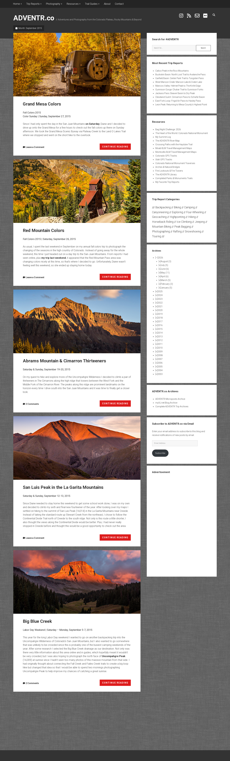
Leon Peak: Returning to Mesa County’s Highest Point (181, 104)
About (107, 3)
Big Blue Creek (77, 582)
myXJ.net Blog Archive (166, 402)
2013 (160, 336)
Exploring (177, 212)
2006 (160, 363)
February (167, 284)
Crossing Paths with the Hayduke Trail (173, 144)
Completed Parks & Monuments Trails (174, 178)
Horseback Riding (163, 221)
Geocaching (159, 217)
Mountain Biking (161, 226)
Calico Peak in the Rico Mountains (172, 70)
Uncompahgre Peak (113, 656)
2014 (160, 333)
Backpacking (163, 207)
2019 (160, 314)
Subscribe (160, 453)
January (166, 287)
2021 (160, 306)
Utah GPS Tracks (163, 159)
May (165, 272)
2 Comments (32, 683)
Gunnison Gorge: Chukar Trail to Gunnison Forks (179, 89)
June (165, 269)
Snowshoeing (193, 231)
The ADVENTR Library (166, 174)
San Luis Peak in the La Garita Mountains (77, 448)
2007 (160, 359)
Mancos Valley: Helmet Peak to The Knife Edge (178, 86)
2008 (160, 355)
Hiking (192, 217)
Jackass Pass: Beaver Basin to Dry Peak (175, 93)
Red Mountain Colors (77, 191)
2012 (160, 340)
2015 (160, 329)
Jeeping (200, 221)
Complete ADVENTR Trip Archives (171, 406)
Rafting (177, 231)
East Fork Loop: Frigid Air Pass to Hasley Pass (178, 101)
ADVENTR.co (33, 18)
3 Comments (32, 404)
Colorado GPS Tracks (166, 155)
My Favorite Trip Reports (167, 182)
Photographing (161, 231)
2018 (160, 317)
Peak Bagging (182, 226)
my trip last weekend (53, 257)
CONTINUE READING (116, 147)
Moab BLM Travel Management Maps (173, 148)
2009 (160, 351)
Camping (189, 207)
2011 (160, 344)
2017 (160, 321)
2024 (160, 295)
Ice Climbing (184, 221)
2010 (160, 348)
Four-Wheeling (195, 212)
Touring (156, 236)
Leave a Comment (35, 147)
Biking (177, 207)
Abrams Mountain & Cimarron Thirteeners (77, 321)
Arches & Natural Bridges (167, 167)
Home (16, 3)
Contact (119, 3)
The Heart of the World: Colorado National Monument (181, 133)
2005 (160, 366)
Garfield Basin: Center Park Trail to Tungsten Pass (179, 78)
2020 (160, 310)
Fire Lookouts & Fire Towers (169, 171)
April (165, 276)
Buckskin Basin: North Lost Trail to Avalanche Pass (180, 74)
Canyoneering (160, 212)
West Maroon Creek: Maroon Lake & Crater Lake (178, 82)
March (166, 280)
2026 (160, 257)
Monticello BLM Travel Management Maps (176, 152)
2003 (160, 374)
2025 (160, 291)
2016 (160, 325)
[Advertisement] (181, 525)
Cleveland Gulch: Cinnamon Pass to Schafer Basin (180, 97)
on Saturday (92, 123)
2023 (160, 299)
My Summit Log (163, 137)
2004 (160, 370)
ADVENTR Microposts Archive (170, 399)
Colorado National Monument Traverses (175, 163)
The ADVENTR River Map (167, 140)
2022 (160, 302)
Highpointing (177, 217)
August (166, 261)
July (164, 265)
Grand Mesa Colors (77, 64)
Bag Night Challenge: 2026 (168, 129)
